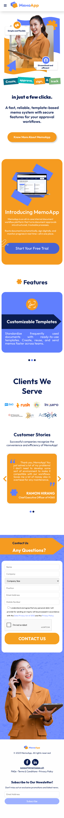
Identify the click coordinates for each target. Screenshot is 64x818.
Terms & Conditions (27, 771)
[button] (29, 360)
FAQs (13, 771)
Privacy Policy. (48, 615)
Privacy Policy (46, 771)
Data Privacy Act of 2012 (24, 615)
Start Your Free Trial (32, 248)
